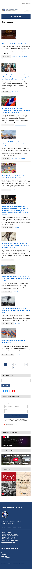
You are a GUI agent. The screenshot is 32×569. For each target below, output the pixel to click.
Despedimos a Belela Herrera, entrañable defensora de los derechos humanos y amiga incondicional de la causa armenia (15, 77)
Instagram (27, 2)
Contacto (12, 2)
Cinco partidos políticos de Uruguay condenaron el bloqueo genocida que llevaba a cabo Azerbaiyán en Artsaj (15, 110)
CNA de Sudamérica (6, 532)
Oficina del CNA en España (8, 542)
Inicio (7, 2)
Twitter (16, 2)
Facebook (22, 2)
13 (26, 364)
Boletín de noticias (26, 3)
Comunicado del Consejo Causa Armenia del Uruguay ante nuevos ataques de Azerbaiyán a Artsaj (15, 279)
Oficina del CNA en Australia (8, 539)
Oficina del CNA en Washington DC (10, 535)
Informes (19, 189)
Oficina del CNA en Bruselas (8, 537)
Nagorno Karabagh (22, 158)
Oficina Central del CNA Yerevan (9, 534)
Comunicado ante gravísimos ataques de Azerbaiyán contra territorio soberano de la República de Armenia (15, 245)
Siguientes (16, 367)
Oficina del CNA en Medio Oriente (9, 540)
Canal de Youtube (5, 557)
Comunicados (20, 56)
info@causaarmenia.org (7, 523)
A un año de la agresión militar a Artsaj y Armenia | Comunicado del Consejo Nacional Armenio (15, 310)
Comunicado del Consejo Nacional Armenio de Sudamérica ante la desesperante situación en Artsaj (15, 144)
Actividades (14, 56)
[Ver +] (3, 543)
